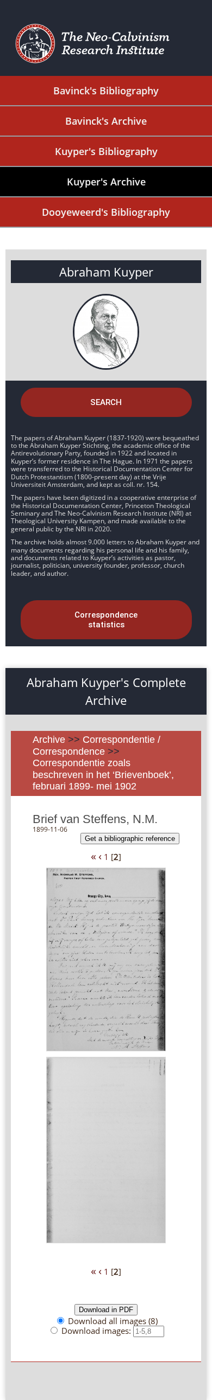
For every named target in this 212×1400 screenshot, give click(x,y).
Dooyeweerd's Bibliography (106, 212)
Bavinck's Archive (106, 120)
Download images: (97, 1330)
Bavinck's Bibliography (106, 90)
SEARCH (106, 402)
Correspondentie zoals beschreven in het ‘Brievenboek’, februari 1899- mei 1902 (103, 774)
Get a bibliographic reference (130, 838)
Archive (49, 739)
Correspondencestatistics (106, 620)
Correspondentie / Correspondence (96, 745)
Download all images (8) (113, 1320)
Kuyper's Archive (106, 181)
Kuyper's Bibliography (106, 151)
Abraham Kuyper (106, 272)
